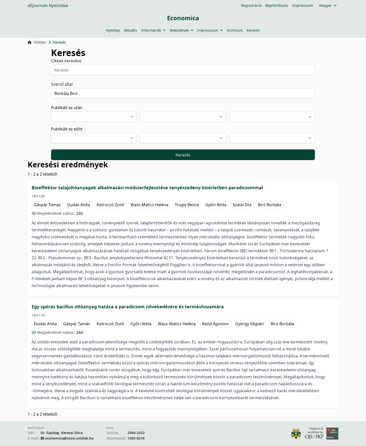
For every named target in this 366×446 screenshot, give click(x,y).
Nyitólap (113, 30)
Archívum (235, 30)
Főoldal (40, 42)
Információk (151, 30)
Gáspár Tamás (47, 204)
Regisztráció (251, 5)
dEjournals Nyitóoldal (48, 5)
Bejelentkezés (276, 5)
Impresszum (302, 5)
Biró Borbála (269, 204)
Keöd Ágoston (215, 323)
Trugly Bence (187, 204)
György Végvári (249, 323)
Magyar (325, 5)
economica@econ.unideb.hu (69, 438)
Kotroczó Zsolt (110, 204)
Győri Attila (215, 204)
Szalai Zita (242, 204)
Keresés (253, 30)
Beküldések (179, 30)
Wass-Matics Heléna (149, 204)
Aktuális (130, 30)
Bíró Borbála (282, 323)
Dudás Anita (78, 204)
